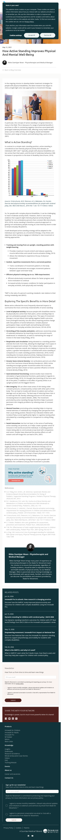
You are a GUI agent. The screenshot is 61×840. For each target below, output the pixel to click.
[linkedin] (13, 718)
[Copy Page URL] (16, 718)
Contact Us (9, 778)
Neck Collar (9, 741)
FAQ (6, 760)
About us (8, 770)
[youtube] (32, 836)
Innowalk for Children (12, 730)
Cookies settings (16, 35)
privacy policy (20, 683)
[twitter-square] (9, 718)
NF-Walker (8, 737)
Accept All (31, 35)
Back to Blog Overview (13, 70)
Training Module (10, 762)
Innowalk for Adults (12, 732)
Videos (7, 758)
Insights (7, 749)
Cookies (18, 828)
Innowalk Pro (9, 735)
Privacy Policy (29, 22)
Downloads (9, 751)
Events (7, 766)
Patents (26, 828)
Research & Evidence (12, 754)
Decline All (47, 35)
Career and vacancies (12, 774)
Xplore (7, 739)
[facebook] (6, 718)
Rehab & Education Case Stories (16, 756)
